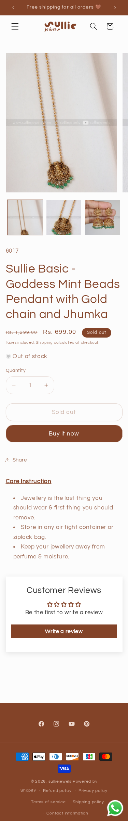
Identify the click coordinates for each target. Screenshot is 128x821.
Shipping (44, 342)
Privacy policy (93, 790)
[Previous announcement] (13, 7)
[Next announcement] (115, 7)
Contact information (67, 813)
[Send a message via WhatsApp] (115, 808)
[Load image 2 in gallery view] (64, 217)
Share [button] (20, 460)
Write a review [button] (64, 631)
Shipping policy (88, 802)
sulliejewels (60, 781)
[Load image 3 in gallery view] (102, 217)
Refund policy (57, 790)
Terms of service (48, 802)
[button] (15, 26)
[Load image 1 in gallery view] (25, 217)
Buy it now (64, 434)
